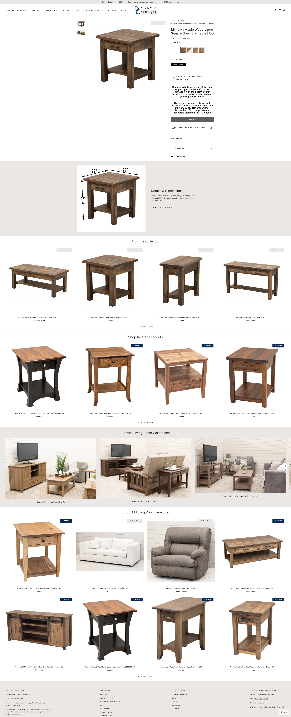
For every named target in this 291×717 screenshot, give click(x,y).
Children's (176, 708)
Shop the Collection (145, 241)
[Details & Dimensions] (111, 198)
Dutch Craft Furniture (180, 38)
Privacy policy (106, 712)
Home (173, 21)
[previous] (5, 249)
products (181, 21)
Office (174, 701)
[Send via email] (181, 156)
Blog (102, 705)
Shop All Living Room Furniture (146, 512)
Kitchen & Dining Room (181, 694)
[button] (184, 156)
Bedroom (175, 698)
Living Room (176, 705)
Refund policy (106, 708)
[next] (285, 280)
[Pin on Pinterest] (178, 156)
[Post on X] (175, 156)
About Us (103, 694)
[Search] (275, 10)
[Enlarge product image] (127, 59)
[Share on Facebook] (172, 156)
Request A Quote (106, 698)
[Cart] (284, 10)
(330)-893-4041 (261, 699)
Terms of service (107, 716)
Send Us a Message (257, 703)
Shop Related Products (145, 337)
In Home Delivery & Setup (110, 701)
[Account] (280, 10)
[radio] (183, 50)
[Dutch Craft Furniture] (145, 10)
